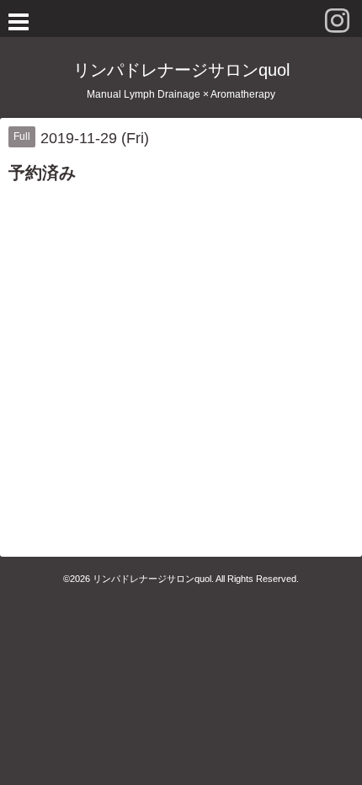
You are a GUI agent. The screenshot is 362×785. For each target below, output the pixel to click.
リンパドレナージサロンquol (181, 70)
